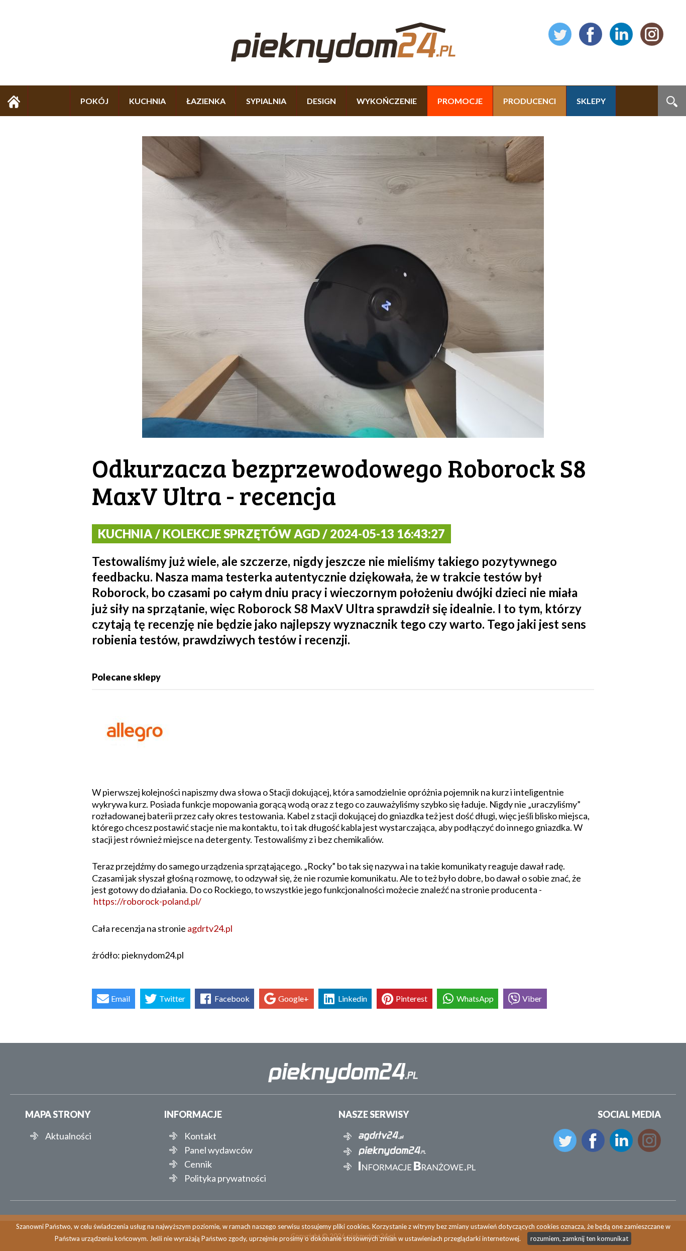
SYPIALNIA (266, 101)
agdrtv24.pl (210, 928)
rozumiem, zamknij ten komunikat (579, 1238)
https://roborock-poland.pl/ (147, 901)
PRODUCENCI (529, 101)
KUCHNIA (147, 101)
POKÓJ (94, 101)
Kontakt (200, 1135)
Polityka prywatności (225, 1178)
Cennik (198, 1164)
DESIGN (321, 101)
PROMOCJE (460, 101)
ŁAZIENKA (205, 101)
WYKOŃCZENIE (387, 101)
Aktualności (68, 1135)
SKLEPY (591, 101)
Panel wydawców (218, 1150)
